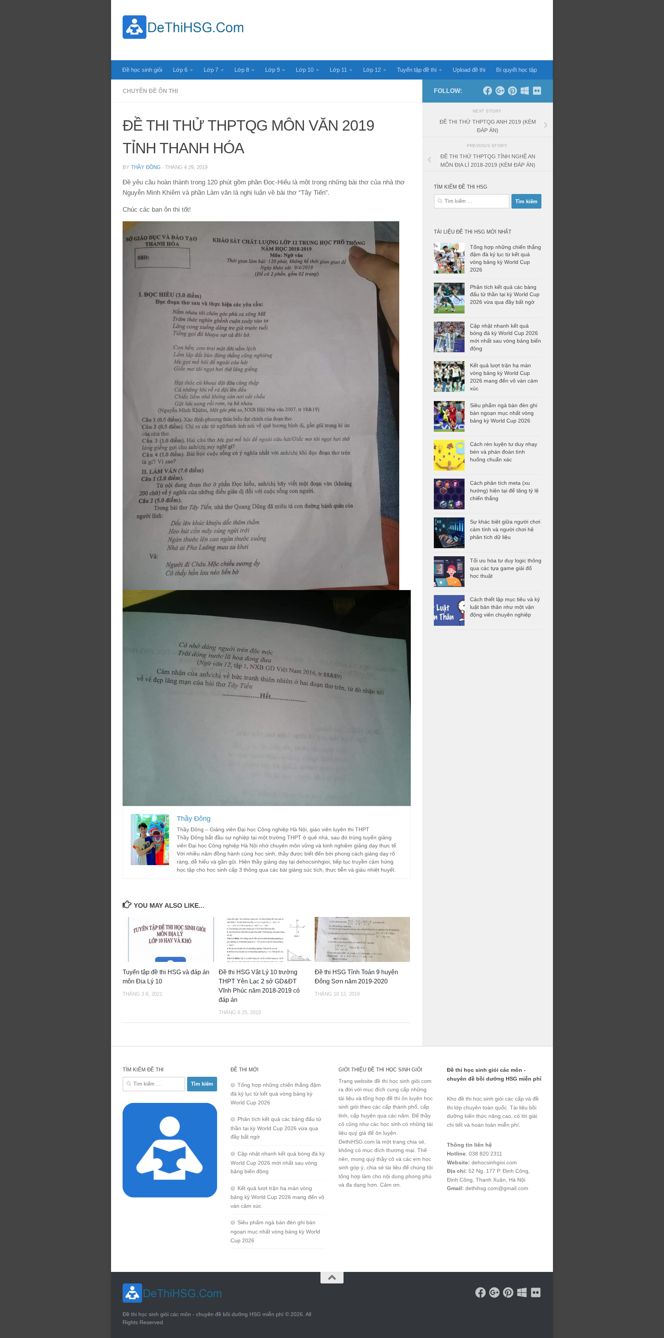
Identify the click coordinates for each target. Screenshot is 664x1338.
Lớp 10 (305, 69)
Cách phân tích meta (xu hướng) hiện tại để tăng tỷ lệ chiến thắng (504, 490)
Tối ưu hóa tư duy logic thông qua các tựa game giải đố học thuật (505, 568)
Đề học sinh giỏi (142, 69)
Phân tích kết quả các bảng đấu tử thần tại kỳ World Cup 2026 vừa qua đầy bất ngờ (505, 294)
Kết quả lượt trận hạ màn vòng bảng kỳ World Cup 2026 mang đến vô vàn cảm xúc (277, 1197)
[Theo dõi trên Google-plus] (500, 90)
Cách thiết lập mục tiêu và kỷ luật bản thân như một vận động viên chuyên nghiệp (505, 606)
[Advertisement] (401, 29)
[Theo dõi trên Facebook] (487, 90)
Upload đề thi (469, 69)
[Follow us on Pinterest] (512, 90)
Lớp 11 (338, 69)
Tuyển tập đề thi (417, 69)
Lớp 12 (372, 69)
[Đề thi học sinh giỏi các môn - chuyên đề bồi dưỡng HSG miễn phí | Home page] (183, 27)
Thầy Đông (146, 167)
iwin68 (527, 1208)
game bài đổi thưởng (490, 1208)
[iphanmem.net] (536, 90)
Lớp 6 (180, 69)
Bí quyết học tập (516, 69)
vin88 (453, 1208)
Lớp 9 (272, 69)
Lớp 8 (241, 69)
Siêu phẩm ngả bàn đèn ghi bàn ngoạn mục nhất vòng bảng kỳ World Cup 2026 (503, 412)
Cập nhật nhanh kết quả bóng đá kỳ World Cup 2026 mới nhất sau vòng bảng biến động (278, 1162)
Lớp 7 (211, 69)
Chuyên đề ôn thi (150, 91)
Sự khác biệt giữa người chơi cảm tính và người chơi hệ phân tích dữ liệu (505, 529)
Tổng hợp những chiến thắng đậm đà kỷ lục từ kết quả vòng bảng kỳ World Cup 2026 (276, 1094)
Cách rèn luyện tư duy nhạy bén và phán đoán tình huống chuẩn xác (503, 451)
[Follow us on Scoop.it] (524, 90)
